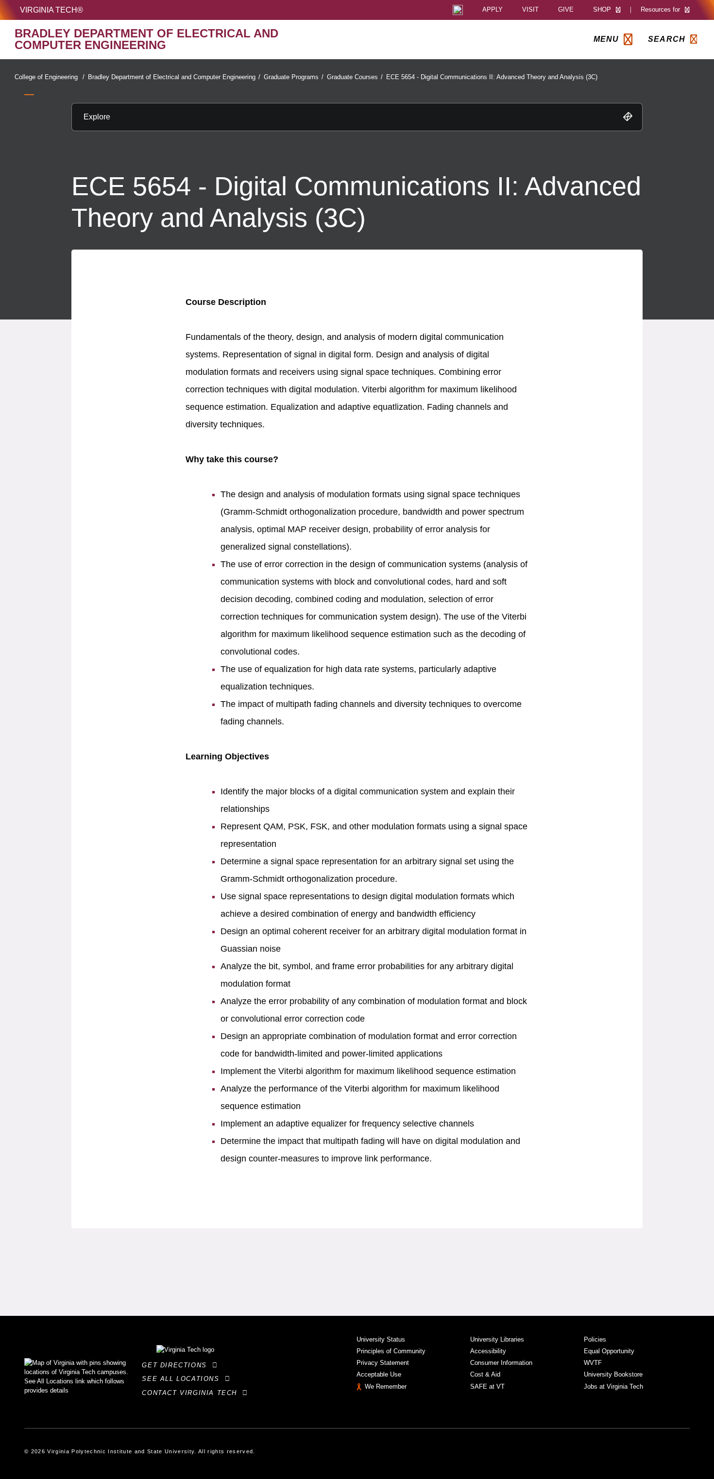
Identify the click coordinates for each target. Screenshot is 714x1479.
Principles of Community (391, 1351)
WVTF (593, 1362)
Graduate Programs (293, 77)
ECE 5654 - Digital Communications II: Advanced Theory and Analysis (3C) (491, 77)
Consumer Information (501, 1362)
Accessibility (488, 1351)
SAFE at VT (487, 1386)
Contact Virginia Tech (192, 1392)
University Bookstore (613, 1374)
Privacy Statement (383, 1362)
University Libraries (497, 1339)
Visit (530, 10)
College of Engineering (50, 77)
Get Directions (177, 1365)
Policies (595, 1339)
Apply (492, 10)
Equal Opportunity (609, 1351)
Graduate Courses (355, 77)
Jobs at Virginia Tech (613, 1386)
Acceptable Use (379, 1374)
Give (566, 10)
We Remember (386, 1386)
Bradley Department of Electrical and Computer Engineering (174, 77)
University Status (381, 1339)
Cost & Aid (485, 1374)
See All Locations (183, 1378)
